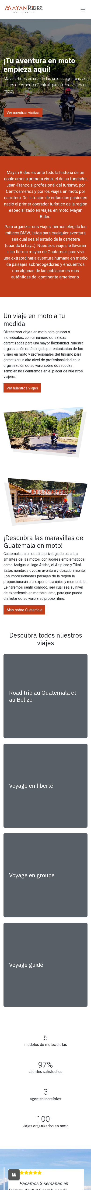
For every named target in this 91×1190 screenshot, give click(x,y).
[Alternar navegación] (83, 9)
